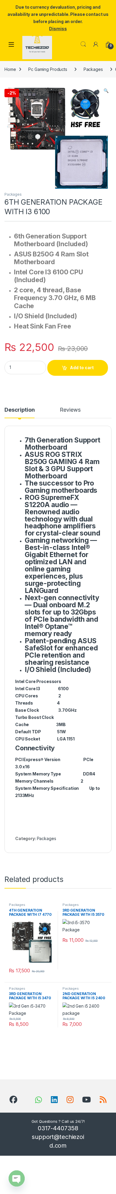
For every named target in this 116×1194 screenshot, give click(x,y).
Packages (93, 69)
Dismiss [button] (58, 28)
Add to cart (82, 367)
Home (10, 69)
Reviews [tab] (70, 410)
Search (83, 44)
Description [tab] (19, 410)
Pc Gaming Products (47, 69)
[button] (106, 90)
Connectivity (35, 748)
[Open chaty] (17, 1178)
